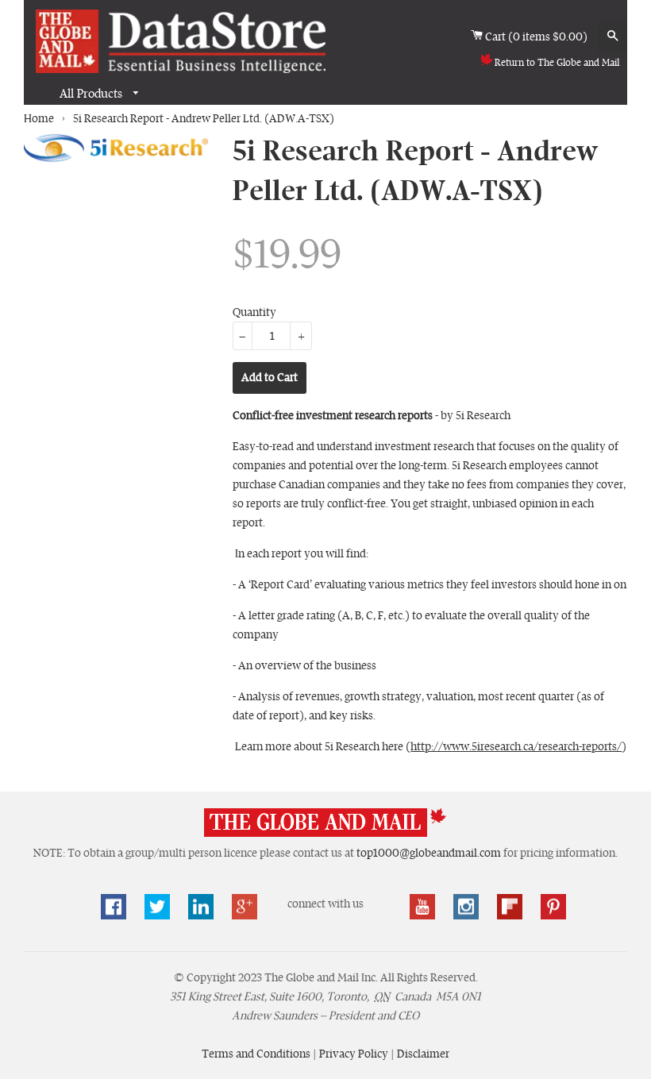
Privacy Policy (355, 1053)
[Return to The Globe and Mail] (325, 833)
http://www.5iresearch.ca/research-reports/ (516, 746)
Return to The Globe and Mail (557, 62)
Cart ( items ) (537, 35)
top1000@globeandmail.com (428, 852)
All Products (92, 93)
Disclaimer (423, 1053)
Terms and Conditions (257, 1053)
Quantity (254, 312)
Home (39, 118)
